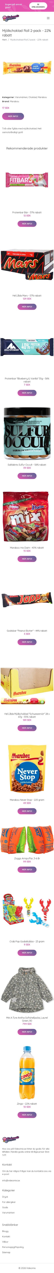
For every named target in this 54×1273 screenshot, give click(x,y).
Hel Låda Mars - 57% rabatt (27, 295)
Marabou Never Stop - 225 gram (27, 799)
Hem (4, 39)
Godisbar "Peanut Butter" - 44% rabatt (27, 630)
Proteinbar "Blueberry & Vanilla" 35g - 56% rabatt (27, 380)
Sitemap (6, 1252)
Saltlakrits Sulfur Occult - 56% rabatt (27, 464)
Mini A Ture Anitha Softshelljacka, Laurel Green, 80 (27, 1019)
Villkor (5, 1241)
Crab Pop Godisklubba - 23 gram (27, 941)
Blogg (5, 1231)
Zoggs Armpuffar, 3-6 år (27, 858)
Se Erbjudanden (38, 5)
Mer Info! (13, 116)
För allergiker (9, 1202)
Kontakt (6, 1236)
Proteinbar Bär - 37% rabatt (27, 212)
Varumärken (21, 97)
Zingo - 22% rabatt (27, 1103)
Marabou (42, 97)
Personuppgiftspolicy (13, 1247)
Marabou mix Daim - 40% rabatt (27, 547)
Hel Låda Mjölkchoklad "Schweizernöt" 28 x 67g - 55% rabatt (27, 715)
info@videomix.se (11, 1180)
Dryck (5, 1196)
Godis (5, 1207)
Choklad (33, 97)
